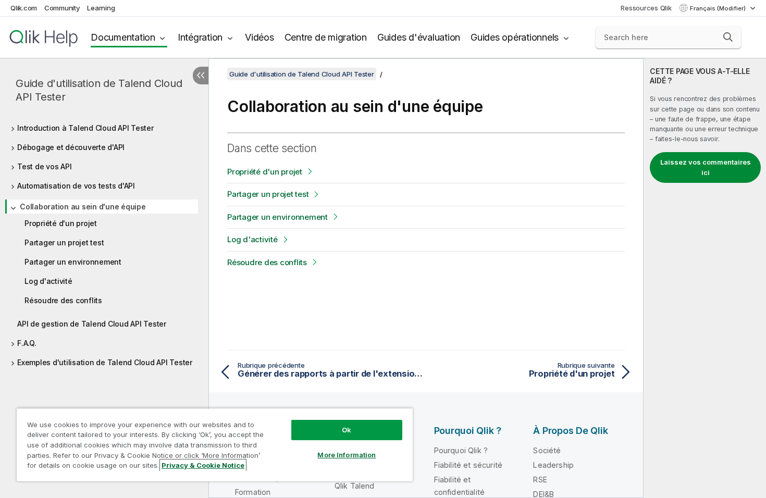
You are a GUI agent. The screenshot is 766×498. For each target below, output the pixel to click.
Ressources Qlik (646, 8)
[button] (728, 37)
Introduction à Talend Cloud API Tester (85, 127)
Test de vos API (44, 166)
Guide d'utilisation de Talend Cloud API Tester (99, 90)
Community (62, 8)
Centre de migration (326, 37)
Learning (101, 8)
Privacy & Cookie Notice (203, 465)
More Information (346, 455)
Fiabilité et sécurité (468, 464)
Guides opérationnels (515, 37)
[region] (215, 444)
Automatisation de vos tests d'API (76, 185)
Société (547, 450)
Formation (252, 492)
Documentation (123, 37)
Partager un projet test (64, 242)
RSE (540, 479)
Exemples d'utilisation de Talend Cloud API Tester (104, 362)
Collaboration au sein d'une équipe (83, 206)
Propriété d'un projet (60, 223)
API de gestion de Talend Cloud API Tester (91, 323)
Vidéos (259, 37)
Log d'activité (48, 281)
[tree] (104, 242)
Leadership (553, 464)
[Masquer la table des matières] (200, 75)
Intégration (200, 37)
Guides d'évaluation (418, 37)
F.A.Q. (26, 343)
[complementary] (705, 278)
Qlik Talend (355, 485)
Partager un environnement (72, 261)
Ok (346, 430)
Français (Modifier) (718, 8)
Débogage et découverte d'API (71, 147)
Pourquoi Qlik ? (461, 450)
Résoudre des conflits (63, 300)
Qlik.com (23, 8)
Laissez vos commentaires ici (705, 167)
